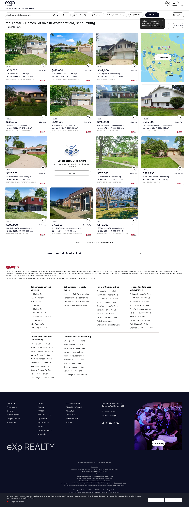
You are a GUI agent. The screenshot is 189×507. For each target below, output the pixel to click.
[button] (94, 253)
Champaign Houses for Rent (75, 374)
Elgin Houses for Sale (139, 324)
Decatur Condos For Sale (41, 370)
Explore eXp (11, 403)
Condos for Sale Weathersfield (76, 298)
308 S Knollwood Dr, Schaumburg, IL (157, 176)
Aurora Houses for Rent (74, 352)
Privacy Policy (70, 411)
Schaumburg (92, 243)
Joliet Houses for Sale (139, 316)
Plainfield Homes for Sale (107, 295)
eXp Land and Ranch (45, 430)
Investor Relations (13, 415)
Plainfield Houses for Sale (141, 298)
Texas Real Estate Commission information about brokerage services (94, 478)
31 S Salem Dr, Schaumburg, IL (18, 74)
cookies (14, 496)
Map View (179, 15)
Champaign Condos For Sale (42, 377)
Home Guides (11, 422)
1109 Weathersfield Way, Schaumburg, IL (158, 125)
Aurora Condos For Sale (40, 355)
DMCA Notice (94, 467)
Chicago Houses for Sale (140, 294)
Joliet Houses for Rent (73, 363)
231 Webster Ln (37, 320)
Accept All (156, 500)
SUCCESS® (41, 411)
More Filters (153, 15)
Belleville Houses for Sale (140, 313)
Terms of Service (111, 469)
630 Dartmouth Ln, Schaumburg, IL (110, 125)
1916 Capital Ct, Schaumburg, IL (109, 74)
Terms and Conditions (73, 403)
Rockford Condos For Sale (41, 359)
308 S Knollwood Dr (39, 328)
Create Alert (71, 173)
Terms (20, 498)
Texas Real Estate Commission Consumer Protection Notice (94, 481)
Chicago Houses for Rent (74, 341)
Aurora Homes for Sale (106, 302)
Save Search (178, 25)
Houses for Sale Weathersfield (76, 294)
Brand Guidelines (72, 418)
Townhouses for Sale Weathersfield (77, 301)
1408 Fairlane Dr (37, 324)
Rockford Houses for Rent (74, 356)
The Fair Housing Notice (120, 483)
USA (78, 243)
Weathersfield (106, 243)
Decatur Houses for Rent (74, 367)
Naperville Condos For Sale (42, 351)
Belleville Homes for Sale (107, 310)
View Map (164, 57)
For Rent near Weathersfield (75, 305)
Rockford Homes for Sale (107, 306)
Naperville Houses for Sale (141, 301)
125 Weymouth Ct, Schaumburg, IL (110, 228)
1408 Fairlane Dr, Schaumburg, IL (110, 176)
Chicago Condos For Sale (41, 344)
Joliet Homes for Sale (106, 313)
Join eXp (10, 411)
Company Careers (13, 418)
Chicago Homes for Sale (107, 291)
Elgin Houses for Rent (73, 371)
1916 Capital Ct (37, 301)
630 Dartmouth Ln (38, 313)
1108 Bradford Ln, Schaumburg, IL (65, 74)
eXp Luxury (41, 426)
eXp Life (40, 403)
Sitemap (69, 422)
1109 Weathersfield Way (41, 316)
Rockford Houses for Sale (140, 309)
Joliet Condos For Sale (40, 366)
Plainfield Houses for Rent (75, 344)
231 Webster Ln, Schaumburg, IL (18, 176)
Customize (173, 500)
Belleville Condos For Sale (41, 362)
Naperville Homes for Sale (107, 298)
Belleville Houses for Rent (74, 359)
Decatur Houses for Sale (140, 320)
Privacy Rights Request (74, 407)
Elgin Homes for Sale (105, 321)
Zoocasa (41, 407)
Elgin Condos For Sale (40, 374)
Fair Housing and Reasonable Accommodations (94, 471)
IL (83, 243)
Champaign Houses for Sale (141, 328)
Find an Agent (12, 407)
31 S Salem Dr (36, 294)
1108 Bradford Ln (37, 298)
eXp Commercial (43, 422)
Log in (174, 3)
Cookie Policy (70, 415)
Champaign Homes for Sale (108, 325)
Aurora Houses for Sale (139, 305)
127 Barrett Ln (36, 305)
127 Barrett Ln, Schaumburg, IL (18, 125)
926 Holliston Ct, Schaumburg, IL (19, 228)
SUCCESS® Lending (44, 415)
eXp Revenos (42, 418)
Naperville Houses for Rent (75, 348)
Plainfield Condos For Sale (42, 347)
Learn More (121, 485)
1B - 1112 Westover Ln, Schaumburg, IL (66, 228)
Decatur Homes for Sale (107, 317)
